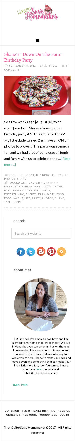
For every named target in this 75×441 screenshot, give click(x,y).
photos (9, 178)
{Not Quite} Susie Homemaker (37, 12)
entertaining (39, 175)
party (36, 198)
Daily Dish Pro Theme (49, 411)
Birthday (10, 186)
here (38, 369)
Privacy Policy (19, 384)
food (60, 194)
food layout (13, 198)
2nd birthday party (43, 182)
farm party (46, 194)
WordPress (48, 414)
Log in (64, 414)
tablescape (13, 202)
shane (21, 178)
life (53, 175)
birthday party (30, 186)
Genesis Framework (21, 414)
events (31, 194)
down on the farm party (31, 190)
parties (63, 175)
